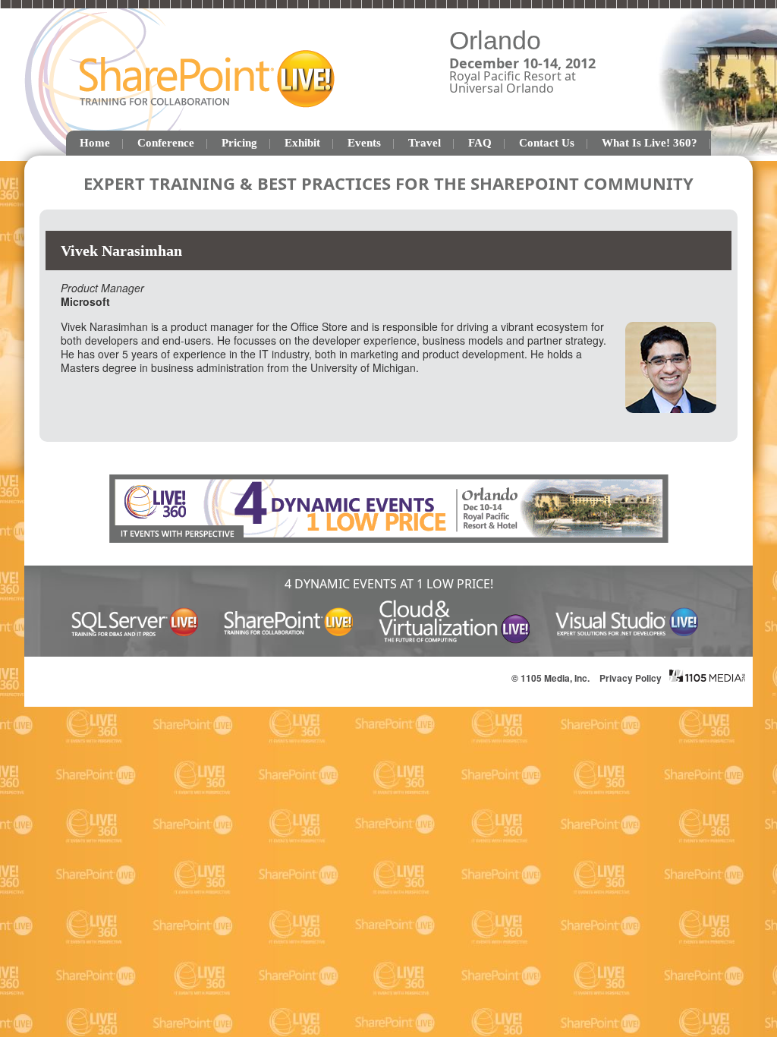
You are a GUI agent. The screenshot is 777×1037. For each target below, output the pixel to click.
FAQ (480, 143)
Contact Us (546, 143)
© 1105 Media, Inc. (550, 678)
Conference (165, 143)
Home (95, 143)
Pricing (239, 143)
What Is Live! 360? (649, 143)
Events (364, 143)
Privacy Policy (630, 678)
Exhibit (302, 143)
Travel (424, 143)
